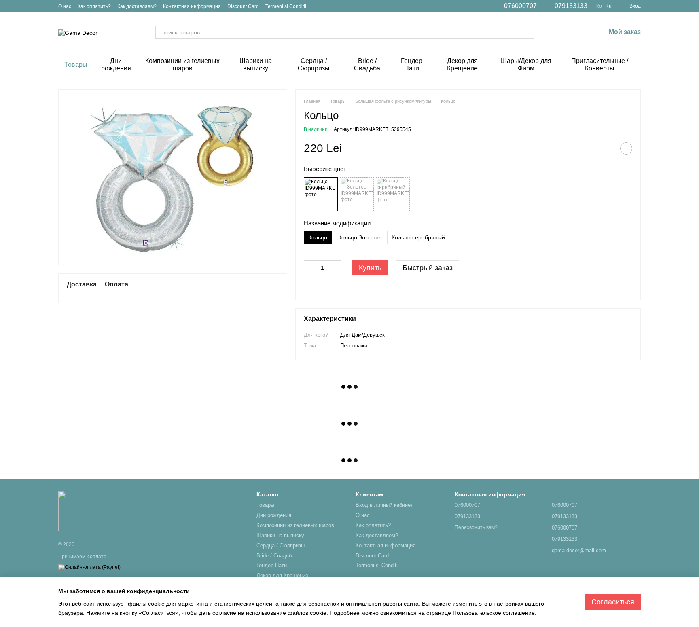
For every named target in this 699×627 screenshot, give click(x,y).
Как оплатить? (94, 6)
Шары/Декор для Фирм (526, 64)
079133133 (571, 6)
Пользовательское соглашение (494, 613)
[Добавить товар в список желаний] (626, 148)
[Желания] (578, 32)
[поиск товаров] (527, 32)
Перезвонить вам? (476, 527)
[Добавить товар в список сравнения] (606, 148)
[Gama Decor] (98, 510)
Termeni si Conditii (285, 6)
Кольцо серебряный (418, 237)
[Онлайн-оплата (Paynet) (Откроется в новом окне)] (89, 567)
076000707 (520, 6)
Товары (75, 64)
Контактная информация (192, 6)
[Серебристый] (393, 194)
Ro (598, 6)
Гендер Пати (411, 64)
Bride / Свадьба (367, 64)
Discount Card (243, 6)
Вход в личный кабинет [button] (384, 505)
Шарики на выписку (255, 64)
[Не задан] (321, 194)
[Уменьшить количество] (310, 268)
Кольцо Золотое (359, 237)
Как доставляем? (137, 6)
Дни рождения (116, 64)
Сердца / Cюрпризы (314, 64)
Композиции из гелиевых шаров (182, 64)
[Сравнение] (557, 32)
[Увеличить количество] (335, 268)
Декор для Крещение (462, 64)
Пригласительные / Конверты (599, 64)
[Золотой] (357, 194)
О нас (64, 6)
